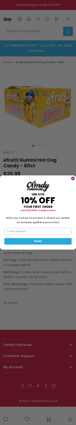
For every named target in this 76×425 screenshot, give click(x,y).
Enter (38, 241)
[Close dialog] (73, 178)
